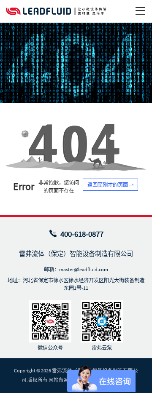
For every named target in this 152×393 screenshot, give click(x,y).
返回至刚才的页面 (108, 185)
